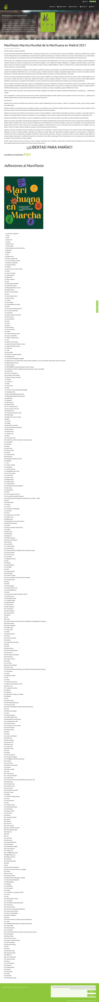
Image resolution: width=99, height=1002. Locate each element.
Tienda (92, 6)
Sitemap (86, 1)
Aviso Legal (24, 987)
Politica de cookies (17, 987)
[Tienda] (97, 309)
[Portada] (97, 302)
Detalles (91, 995)
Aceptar (92, 991)
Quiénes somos (62, 6)
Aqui (27, 154)
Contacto (84, 6)
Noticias (53, 6)
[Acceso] (97, 311)
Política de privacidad (7, 987)
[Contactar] (97, 304)
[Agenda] (97, 307)
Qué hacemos (73, 6)
